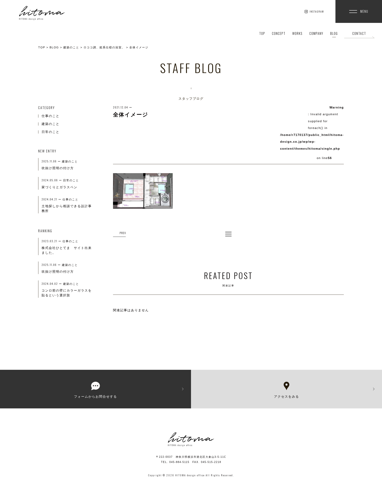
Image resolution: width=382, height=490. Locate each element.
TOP (262, 33)
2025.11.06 (52, 265)
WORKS (297, 33)
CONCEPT (279, 33)
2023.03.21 (52, 241)
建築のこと (50, 124)
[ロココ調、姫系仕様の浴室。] (119, 233)
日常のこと (50, 132)
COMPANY (316, 33)
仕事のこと (50, 116)
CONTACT (359, 33)
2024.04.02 (52, 283)
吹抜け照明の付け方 (58, 271)
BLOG (334, 33)
